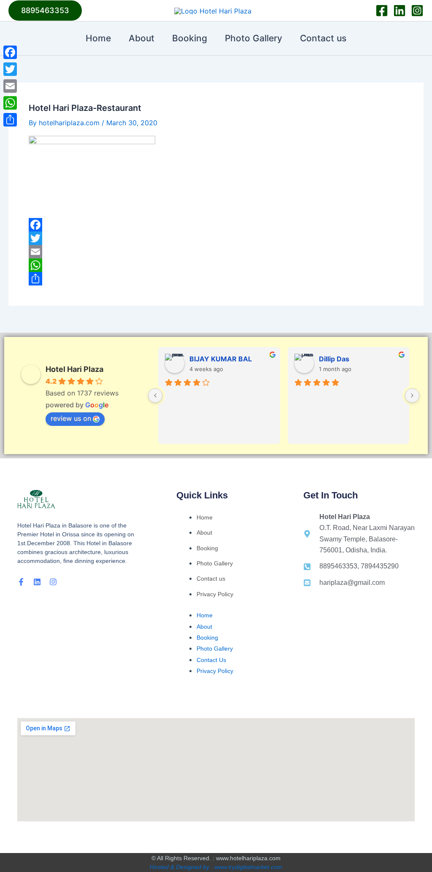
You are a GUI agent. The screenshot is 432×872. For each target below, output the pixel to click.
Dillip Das (334, 359)
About (141, 38)
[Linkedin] (399, 10)
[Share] (216, 278)
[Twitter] (216, 238)
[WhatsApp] (216, 265)
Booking (189, 38)
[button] (45, 10)
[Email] (216, 251)
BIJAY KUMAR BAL (220, 359)
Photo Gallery (253, 38)
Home (98, 38)
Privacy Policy (215, 594)
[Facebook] (381, 10)
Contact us (323, 38)
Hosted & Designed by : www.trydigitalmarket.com (216, 867)
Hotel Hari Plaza (74, 369)
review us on (71, 418)
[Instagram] (417, 10)
